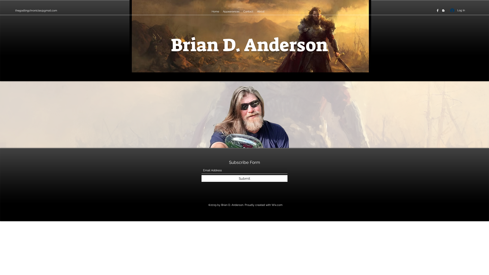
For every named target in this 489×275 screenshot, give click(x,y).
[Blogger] (443, 10)
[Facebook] (438, 10)
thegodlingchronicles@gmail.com (36, 10)
